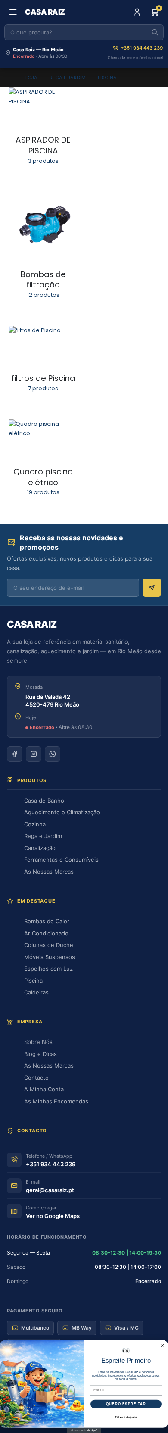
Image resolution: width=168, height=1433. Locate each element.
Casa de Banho (44, 800)
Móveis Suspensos (49, 956)
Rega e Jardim (43, 835)
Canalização (40, 847)
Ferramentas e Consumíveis (61, 859)
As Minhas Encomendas (56, 1101)
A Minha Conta (44, 1089)
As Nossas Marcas (49, 871)
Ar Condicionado (46, 933)
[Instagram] (33, 754)
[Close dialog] (162, 1346)
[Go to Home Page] (11, 77)
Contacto (36, 1077)
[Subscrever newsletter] (152, 588)
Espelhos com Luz (48, 968)
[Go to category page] (43, 106)
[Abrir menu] (13, 12)
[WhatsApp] (52, 754)
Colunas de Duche (48, 944)
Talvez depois (126, 1417)
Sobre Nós (38, 1041)
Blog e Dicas (40, 1053)
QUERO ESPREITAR (126, 1404)
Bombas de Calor (46, 921)
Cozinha (35, 824)
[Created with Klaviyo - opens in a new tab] (84, 1430)
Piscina (33, 980)
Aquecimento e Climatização (62, 812)
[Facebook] (14, 754)
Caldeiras (36, 992)
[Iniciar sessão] (137, 12)
